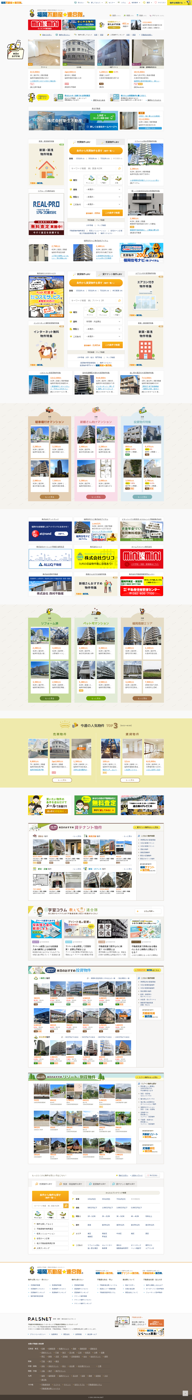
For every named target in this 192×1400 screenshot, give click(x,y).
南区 (132, 1234)
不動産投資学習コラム (107, 1292)
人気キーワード (137, 1175)
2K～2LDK (106, 1216)
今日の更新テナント (147, 846)
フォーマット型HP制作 (154, 1292)
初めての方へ (47, 35)
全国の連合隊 (130, 1289)
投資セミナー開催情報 (107, 1289)
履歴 (148, 3)
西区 (147, 1234)
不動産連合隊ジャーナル (108, 1285)
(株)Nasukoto (139, 87)
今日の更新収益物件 (147, 988)
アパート (90, 315)
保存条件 (135, 3)
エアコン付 (150, 1248)
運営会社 (66, 1334)
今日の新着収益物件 (147, 985)
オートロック (136, 1245)
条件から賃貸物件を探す (96, 282)
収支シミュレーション (97, 231)
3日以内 (92, 158)
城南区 (90, 1237)
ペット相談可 (136, 1248)
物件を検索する (176, 3)
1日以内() (92, 1199)
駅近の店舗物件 (145, 856)
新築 (89, 1225)
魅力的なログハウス (148, 1099)
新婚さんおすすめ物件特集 (96, 574)
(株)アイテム (134, 183)
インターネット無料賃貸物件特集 (46, 323)
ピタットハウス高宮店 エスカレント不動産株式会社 (142, 519)
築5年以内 (120, 1225)
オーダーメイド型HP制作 (155, 1289)
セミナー (112, 3)
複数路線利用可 (122, 1248)
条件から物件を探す (50, 1196)
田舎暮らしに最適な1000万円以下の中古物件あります (148, 1088)
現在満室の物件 (145, 991)
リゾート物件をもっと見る (148, 1077)
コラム (123, 3)
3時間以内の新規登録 (147, 840)
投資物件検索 (56, 1285)
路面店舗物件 (145, 852)
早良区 (104, 1237)
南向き (119, 1245)
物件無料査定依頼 (37, 1296)
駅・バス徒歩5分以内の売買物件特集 (146, 191)
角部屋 (104, 1248)
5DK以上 (149, 1216)
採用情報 (78, 1334)
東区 (89, 1234)
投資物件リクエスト (59, 1289)
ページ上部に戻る (185, 1393)
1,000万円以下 (107, 1208)
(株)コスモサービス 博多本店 (60, 392)
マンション (90, 183)
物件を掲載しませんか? (154, 1285)
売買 (129, 15)
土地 (116, 183)
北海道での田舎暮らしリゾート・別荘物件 (148, 1115)
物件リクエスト (107, 233)
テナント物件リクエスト (83, 1300)
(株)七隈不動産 (35, 87)
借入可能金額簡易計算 (87, 233)
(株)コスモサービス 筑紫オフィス (106, 392)
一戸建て (103, 183)
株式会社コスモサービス (46, 273)
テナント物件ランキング (83, 1303)
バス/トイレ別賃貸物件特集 (50, 373)
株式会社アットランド (50, 519)
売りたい (81, 3)
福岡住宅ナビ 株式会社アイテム (96, 241)
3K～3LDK (120, 1216)
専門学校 (98, 357)
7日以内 (105, 158)
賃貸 (116, 15)
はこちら (156, 970)
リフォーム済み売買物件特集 (146, 141)
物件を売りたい (64, 35)
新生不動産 (96, 108)
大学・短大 (89, 357)
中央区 (119, 1234)
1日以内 (80, 158)
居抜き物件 (144, 849)
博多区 (104, 1234)
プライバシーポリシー (38, 1334)
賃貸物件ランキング (81, 1292)
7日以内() (121, 1199)
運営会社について (131, 1292)
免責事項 (54, 1334)
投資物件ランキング (59, 1292)
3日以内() (106, 1199)
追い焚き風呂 (93, 1248)
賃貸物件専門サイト (88, 365)
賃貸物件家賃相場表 (88, 363)
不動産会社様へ (146, 35)
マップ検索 (101, 225)
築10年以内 (135, 1225)
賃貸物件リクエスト (81, 1289)
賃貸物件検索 (79, 1285)
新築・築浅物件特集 (46, 141)
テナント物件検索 (80, 1296)
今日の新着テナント (147, 843)
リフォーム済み (94, 1245)
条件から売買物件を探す (96, 150)
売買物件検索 (35, 1285)
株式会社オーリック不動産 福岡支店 (50, 547)
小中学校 (89, 225)
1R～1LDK (92, 1216)
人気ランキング (43, 1248)
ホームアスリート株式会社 (142, 547)
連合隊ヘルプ (92, 1334)
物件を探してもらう (45, 1224)
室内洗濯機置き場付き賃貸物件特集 (96, 373)
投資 (142, 15)
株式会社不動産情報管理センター (142, 574)
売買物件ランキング (38, 1292)
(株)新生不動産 (70, 87)
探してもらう (95, 3)
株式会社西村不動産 (50, 574)
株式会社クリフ (96, 547)
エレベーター (107, 1245)
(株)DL (101, 87)
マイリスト (162, 3)
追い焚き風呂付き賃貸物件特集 (142, 373)
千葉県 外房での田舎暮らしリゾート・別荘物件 (148, 1122)
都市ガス (149, 1245)
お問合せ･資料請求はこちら (156, 1323)
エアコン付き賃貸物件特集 (145, 273)
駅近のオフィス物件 (147, 859)
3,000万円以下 (122, 1208)
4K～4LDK (135, 1216)
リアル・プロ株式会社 (46, 191)
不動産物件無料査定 (77, 231)
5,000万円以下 (136, 1208)
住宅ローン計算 (116, 231)
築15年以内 (150, 1225)
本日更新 (117, 291)
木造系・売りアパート (148, 1000)
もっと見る (49, 497)
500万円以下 (92, 1208)
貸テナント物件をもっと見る (147, 827)
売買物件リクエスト (38, 1289)
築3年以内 (106, 1225)
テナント (158, 15)
